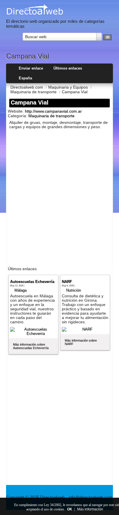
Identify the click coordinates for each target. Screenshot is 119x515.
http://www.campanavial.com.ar (53, 111)
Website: (16, 111)
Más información (90, 509)
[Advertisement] (59, 198)
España (25, 78)
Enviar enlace (31, 68)
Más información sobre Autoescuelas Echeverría (31, 346)
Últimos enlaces (67, 68)
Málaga (20, 290)
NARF (67, 281)
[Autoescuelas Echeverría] (33, 331)
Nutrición (73, 290)
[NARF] (85, 329)
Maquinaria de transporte (51, 116)
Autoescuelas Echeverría (32, 281)
